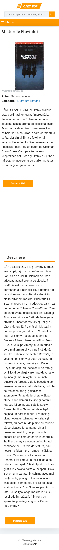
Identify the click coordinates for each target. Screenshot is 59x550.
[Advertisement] (29, 223)
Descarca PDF (18, 183)
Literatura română (28, 100)
